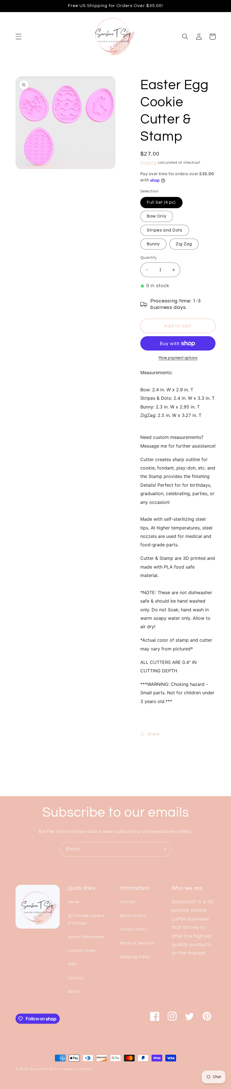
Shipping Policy (134, 957)
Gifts (72, 964)
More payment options (178, 358)
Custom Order (82, 950)
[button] (18, 36)
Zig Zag (184, 244)
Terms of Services (136, 943)
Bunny (153, 244)
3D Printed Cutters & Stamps (86, 919)
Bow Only (156, 216)
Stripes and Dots (165, 230)
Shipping (148, 163)
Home (73, 902)
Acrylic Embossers (86, 937)
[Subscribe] (164, 849)
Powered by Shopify (76, 1069)
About (74, 991)
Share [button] (153, 734)
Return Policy (132, 915)
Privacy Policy (133, 929)
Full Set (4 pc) (161, 202)
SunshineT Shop (44, 1069)
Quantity (148, 257)
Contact (76, 978)
